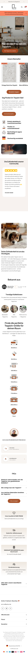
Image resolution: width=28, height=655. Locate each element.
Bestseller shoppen (14, 92)
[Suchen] (21, 7)
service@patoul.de (6, 604)
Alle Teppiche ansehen (10, 51)
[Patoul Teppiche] (14, 7)
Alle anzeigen (14, 501)
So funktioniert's (9, 114)
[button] (4, 1)
